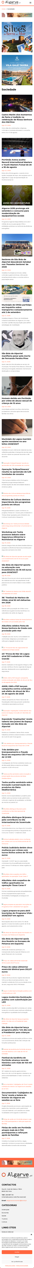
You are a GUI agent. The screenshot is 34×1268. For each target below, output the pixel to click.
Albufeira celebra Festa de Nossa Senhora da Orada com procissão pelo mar (17, 628)
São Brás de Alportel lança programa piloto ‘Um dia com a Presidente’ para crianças (17, 1029)
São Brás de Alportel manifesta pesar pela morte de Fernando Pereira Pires (16, 356)
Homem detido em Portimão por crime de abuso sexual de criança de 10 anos (17, 400)
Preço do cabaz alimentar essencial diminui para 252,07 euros (17, 969)
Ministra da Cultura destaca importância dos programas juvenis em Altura (16, 502)
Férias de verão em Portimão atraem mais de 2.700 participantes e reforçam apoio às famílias (16, 1131)
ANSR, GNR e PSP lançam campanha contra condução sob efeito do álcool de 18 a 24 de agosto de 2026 (16, 690)
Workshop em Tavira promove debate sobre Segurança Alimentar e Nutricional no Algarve (13, 536)
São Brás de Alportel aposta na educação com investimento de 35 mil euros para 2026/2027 (16, 568)
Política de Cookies (10, 1265)
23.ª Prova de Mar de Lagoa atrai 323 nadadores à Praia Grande (15, 656)
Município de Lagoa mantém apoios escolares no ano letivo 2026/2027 (16, 441)
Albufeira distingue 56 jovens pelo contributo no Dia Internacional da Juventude (17, 819)
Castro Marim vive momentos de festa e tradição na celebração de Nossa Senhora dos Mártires (17, 118)
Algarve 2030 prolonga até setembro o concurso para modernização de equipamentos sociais (15, 212)
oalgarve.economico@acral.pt (16, 1200)
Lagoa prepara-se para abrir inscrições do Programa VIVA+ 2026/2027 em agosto (17, 913)
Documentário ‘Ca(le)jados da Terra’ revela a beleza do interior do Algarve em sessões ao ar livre (17, 1096)
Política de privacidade (22, 1265)
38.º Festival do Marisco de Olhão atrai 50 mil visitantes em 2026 (16, 600)
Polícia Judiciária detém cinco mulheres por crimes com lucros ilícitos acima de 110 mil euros (17, 851)
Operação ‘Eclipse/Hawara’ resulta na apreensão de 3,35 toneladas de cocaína (16, 471)
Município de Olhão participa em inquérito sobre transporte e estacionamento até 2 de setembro (17, 308)
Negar (17, 1257)
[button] (31, 1234)
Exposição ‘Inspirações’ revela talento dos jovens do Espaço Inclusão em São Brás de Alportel (17, 723)
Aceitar (17, 1252)
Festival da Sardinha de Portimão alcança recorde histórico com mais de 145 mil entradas (17, 1061)
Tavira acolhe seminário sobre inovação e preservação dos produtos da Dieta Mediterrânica (17, 786)
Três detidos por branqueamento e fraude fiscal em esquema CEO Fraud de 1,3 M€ (17, 753)
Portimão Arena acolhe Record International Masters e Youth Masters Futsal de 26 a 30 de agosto (17, 163)
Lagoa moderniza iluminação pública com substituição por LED (17, 999)
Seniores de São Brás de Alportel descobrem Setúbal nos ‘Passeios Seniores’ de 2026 (16, 263)
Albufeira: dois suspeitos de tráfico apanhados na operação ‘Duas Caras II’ (16, 882)
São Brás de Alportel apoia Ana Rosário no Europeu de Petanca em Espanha (16, 941)
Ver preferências (17, 1261)
